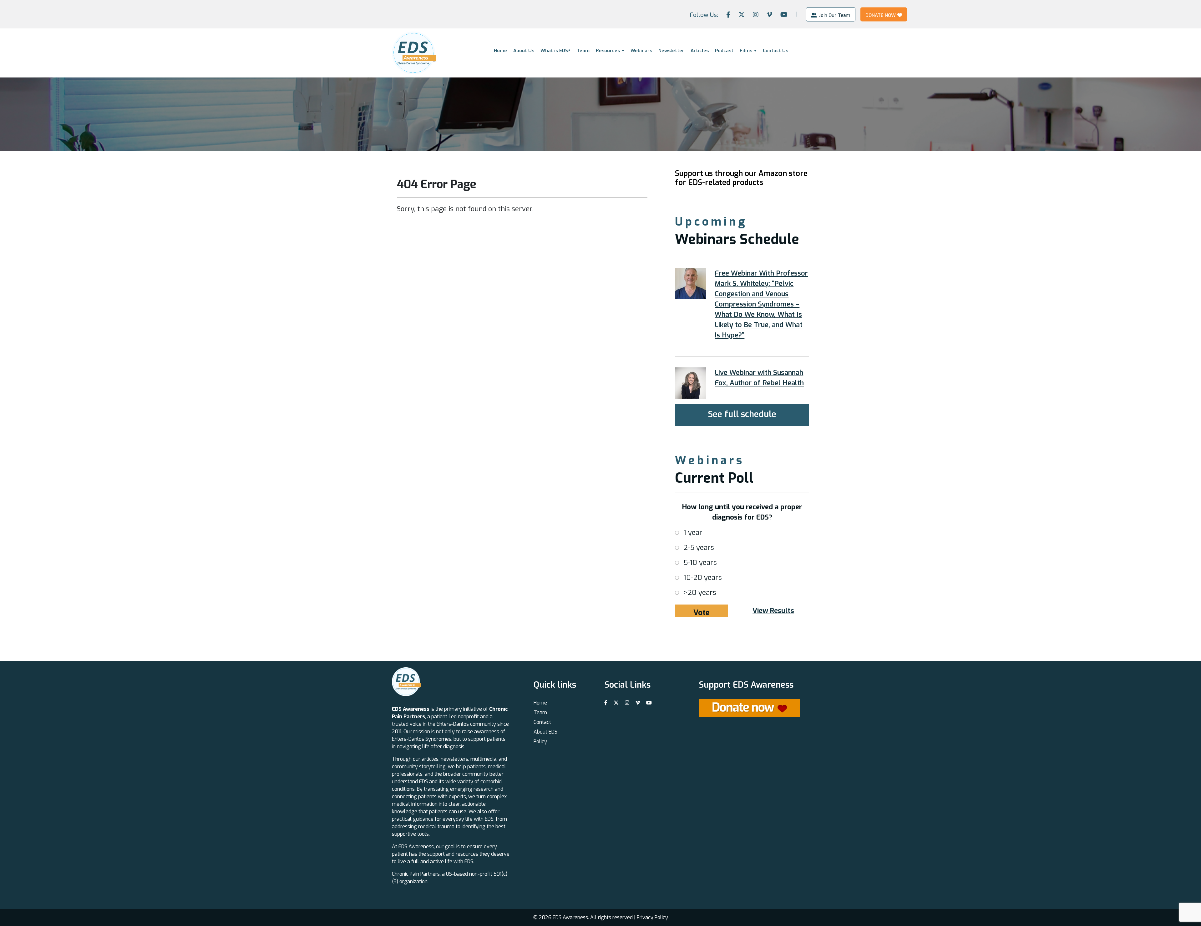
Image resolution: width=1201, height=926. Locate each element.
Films (746, 50)
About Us (523, 50)
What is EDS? (555, 50)
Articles (700, 50)
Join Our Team (834, 15)
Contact (542, 722)
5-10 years (700, 562)
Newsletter (671, 50)
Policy (540, 741)
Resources (608, 50)
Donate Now (880, 15)
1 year (693, 532)
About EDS (545, 732)
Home (500, 50)
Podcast (724, 50)
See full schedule (742, 414)
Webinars (641, 50)
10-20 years (703, 577)
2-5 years (699, 547)
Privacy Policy (652, 917)
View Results (773, 610)
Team (583, 50)
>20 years (700, 592)
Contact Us (775, 50)
